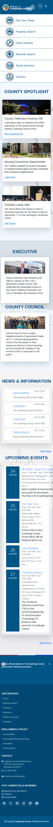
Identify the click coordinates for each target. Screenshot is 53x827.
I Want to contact (11, 717)
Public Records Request (14, 776)
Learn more (9, 177)
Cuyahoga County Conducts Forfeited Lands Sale (22, 419)
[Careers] (10, 77)
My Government (10, 703)
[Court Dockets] (10, 43)
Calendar (7, 722)
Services (7, 708)
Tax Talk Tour (30, 504)
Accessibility (9, 734)
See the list (10, 223)
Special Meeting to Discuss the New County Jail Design (22, 393)
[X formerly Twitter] (10, 803)
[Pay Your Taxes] (10, 21)
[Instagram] (17, 803)
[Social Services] (10, 66)
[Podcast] (30, 803)
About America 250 (13, 134)
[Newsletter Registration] (36, 803)
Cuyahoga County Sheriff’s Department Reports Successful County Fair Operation (22, 406)
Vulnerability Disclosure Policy (16, 739)
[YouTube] (23, 803)
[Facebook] (4, 803)
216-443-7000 (10, 771)
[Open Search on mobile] (46, 6)
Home (6, 698)
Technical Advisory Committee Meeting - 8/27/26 (33, 572)
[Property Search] (10, 32)
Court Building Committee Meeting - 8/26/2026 (30, 548)
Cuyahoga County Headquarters (18, 764)
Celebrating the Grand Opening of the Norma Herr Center (22, 432)
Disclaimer (8, 743)
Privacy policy (9, 748)
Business (8, 712)
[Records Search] (10, 55)
